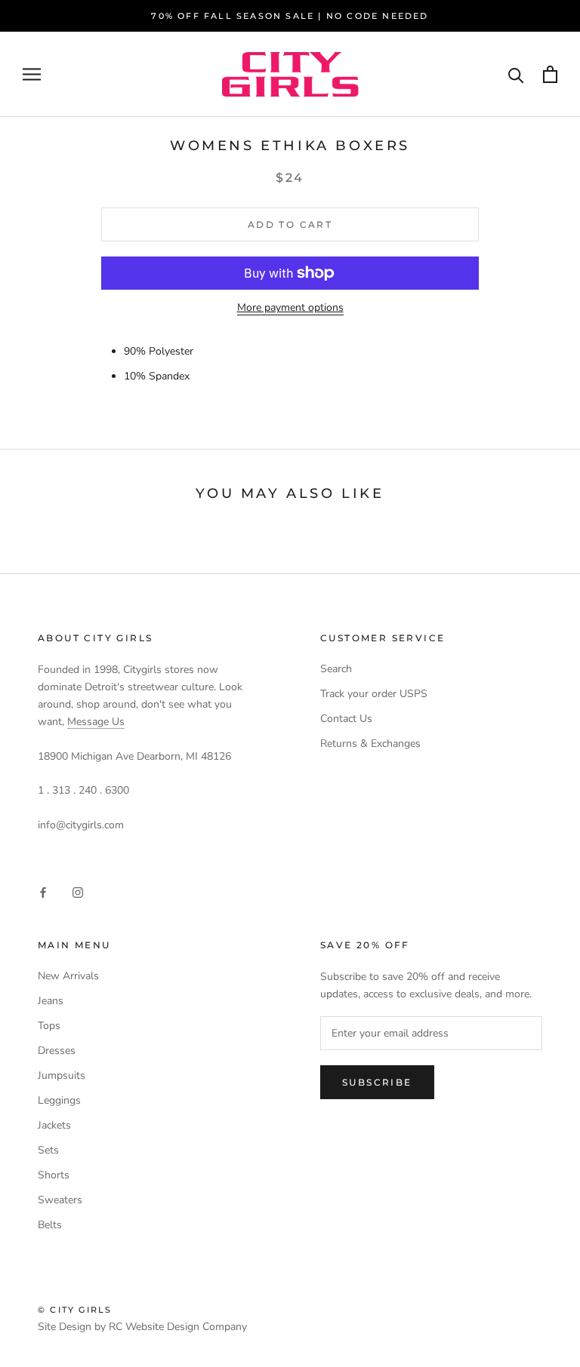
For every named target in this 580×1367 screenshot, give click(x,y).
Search (336, 669)
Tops (49, 1025)
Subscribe (377, 1082)
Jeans (50, 1001)
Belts (50, 1225)
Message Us (96, 721)
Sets (48, 1150)
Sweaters (60, 1200)
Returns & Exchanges (370, 743)
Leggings (59, 1100)
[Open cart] (550, 74)
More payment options (290, 307)
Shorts (53, 1175)
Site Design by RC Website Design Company (142, 1326)
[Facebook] (43, 891)
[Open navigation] (32, 74)
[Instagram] (77, 891)
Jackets (54, 1125)
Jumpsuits (61, 1075)
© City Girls (75, 1309)
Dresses (57, 1050)
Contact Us (346, 718)
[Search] (516, 74)
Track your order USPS (373, 694)
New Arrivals (68, 976)
